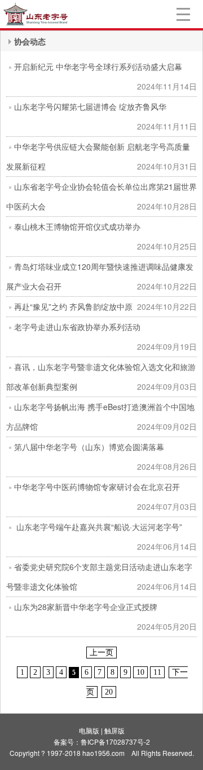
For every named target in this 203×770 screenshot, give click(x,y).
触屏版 (114, 730)
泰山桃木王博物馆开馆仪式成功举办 (77, 226)
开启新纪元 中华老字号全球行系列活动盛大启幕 (98, 66)
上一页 (101, 652)
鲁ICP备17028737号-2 (115, 741)
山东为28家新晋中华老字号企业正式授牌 (85, 606)
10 (140, 672)
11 (157, 672)
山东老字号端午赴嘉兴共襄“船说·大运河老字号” (98, 526)
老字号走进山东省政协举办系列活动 (77, 326)
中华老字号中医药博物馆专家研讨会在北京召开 (97, 486)
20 (109, 692)
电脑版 (89, 730)
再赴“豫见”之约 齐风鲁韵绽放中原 (73, 306)
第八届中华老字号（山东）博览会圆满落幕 (89, 446)
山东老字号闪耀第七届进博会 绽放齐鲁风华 (90, 106)
